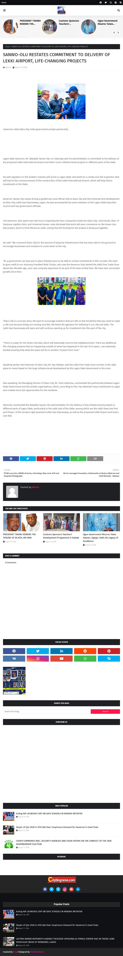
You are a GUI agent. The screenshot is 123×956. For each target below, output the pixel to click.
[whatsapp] (85, 659)
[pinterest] (115, 2)
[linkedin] (61, 651)
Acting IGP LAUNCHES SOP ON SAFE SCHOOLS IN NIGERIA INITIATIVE (49, 813)
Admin (8, 67)
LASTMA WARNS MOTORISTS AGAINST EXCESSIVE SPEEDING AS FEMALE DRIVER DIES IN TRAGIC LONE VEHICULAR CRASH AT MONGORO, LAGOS (65, 940)
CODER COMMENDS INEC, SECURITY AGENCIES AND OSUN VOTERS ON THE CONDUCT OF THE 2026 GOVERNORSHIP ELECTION (63, 842)
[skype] (120, 2)
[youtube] (61, 659)
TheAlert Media (37, 952)
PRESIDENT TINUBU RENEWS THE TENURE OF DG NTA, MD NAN (30, 22)
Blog (15, 952)
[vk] (14, 659)
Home (4, 2)
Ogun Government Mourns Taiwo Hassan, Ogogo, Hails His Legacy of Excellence (108, 22)
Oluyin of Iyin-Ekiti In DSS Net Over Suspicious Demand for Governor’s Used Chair (57, 827)
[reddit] (85, 651)
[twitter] (106, 2)
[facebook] (100, 2)
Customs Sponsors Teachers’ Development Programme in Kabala (69, 22)
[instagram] (110, 2)
